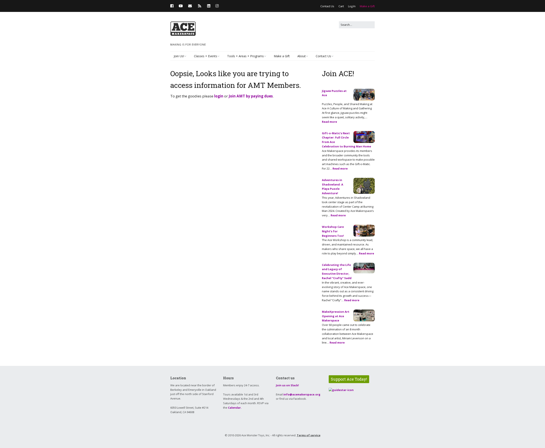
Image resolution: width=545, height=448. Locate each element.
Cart (341, 6)
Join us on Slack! (287, 385)
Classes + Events (205, 56)
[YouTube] (180, 6)
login (218, 96)
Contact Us (327, 6)
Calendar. (235, 407)
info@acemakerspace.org (301, 394)
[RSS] (199, 6)
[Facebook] (173, 6)
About (301, 56)
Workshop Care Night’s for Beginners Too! (333, 231)
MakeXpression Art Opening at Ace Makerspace (335, 316)
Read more (329, 122)
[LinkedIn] (208, 6)
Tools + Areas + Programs (245, 56)
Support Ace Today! (349, 379)
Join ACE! (338, 73)
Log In (352, 6)
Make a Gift (367, 6)
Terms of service (308, 435)
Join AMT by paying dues (251, 96)
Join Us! (179, 56)
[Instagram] (217, 6)
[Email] (190, 6)
